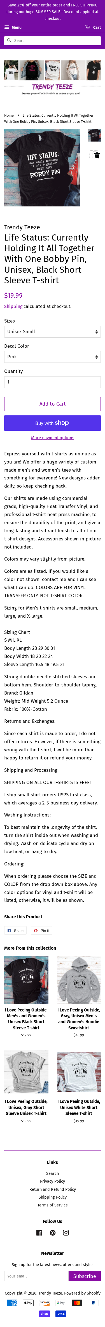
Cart (96, 27)
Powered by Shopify (82, 1293)
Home (9, 115)
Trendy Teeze (50, 1293)
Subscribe (84, 1276)
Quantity (13, 371)
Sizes (9, 321)
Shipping (13, 306)
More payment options (52, 437)
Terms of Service (53, 1205)
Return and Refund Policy (52, 1189)
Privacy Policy (52, 1181)
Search (52, 1173)
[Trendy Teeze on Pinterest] (53, 1233)
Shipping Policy (53, 1197)
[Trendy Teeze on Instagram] (66, 1233)
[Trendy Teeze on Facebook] (39, 1233)
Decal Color (16, 346)
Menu (16, 27)
